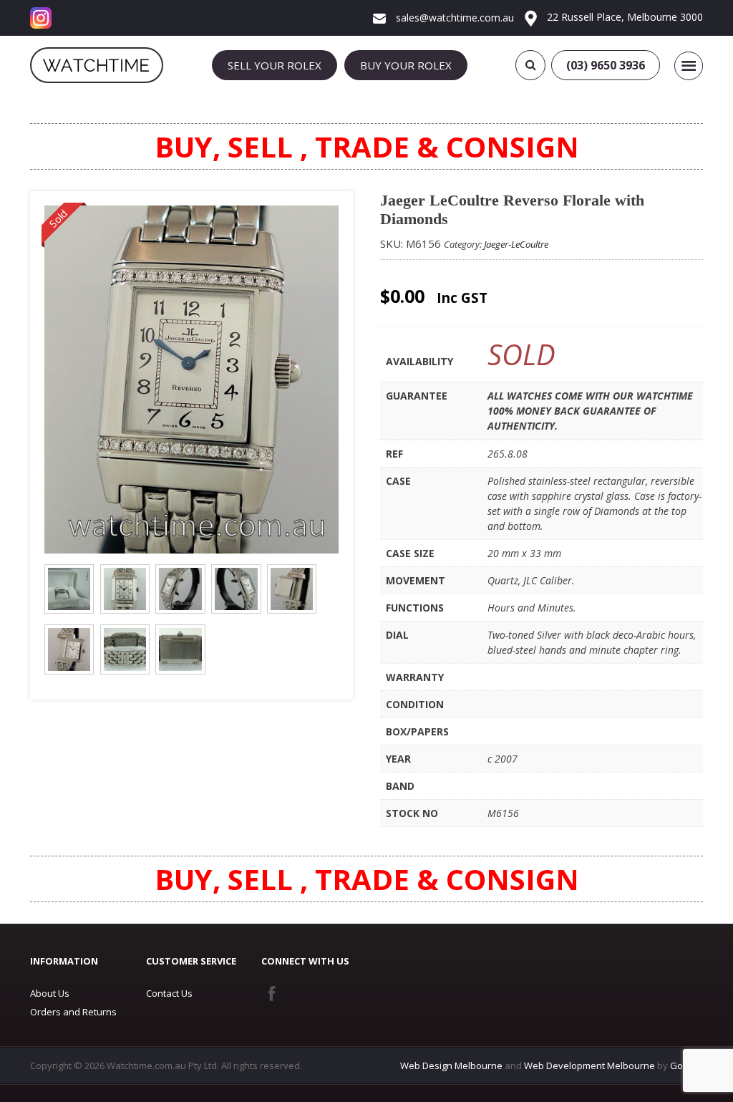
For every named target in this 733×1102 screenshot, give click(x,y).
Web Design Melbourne (451, 1065)
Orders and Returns (73, 1011)
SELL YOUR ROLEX (274, 65)
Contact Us (169, 993)
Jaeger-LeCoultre (516, 244)
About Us (49, 993)
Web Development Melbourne (589, 1065)
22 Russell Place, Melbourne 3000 (623, 17)
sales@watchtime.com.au (453, 17)
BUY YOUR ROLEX (406, 65)
